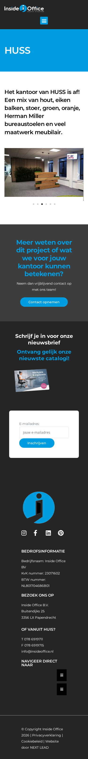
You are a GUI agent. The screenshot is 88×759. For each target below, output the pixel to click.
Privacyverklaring (46, 735)
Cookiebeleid (31, 741)
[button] (44, 20)
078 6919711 (33, 639)
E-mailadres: (29, 424)
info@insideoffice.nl (37, 651)
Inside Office (52, 729)
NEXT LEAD (39, 747)
